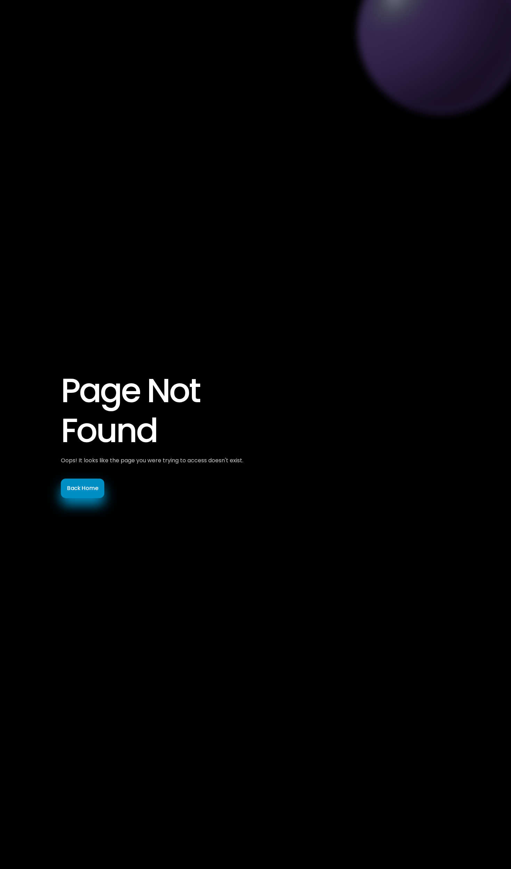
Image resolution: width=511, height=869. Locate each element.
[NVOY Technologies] (68, 21)
